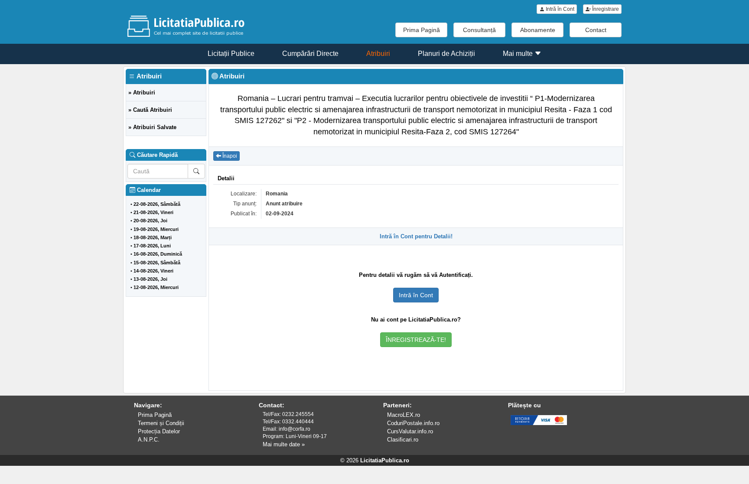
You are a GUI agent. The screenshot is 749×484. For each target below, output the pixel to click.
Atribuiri (378, 53)
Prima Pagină (421, 29)
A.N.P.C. (149, 439)
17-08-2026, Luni (152, 245)
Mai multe (518, 53)
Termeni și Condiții (161, 423)
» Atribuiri (141, 92)
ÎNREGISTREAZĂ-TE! (416, 339)
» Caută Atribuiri (150, 110)
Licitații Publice (231, 53)
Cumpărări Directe (310, 53)
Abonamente (537, 29)
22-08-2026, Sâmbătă (157, 204)
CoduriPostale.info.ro (413, 423)
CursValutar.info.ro (410, 431)
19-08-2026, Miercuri (156, 229)
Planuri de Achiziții (446, 53)
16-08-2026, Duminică (158, 254)
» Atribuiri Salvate (152, 127)
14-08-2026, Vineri (153, 270)
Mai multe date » (284, 444)
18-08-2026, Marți (153, 237)
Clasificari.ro (402, 439)
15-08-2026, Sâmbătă (157, 262)
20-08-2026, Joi (150, 220)
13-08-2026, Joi (150, 279)
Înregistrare (605, 9)
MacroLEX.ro (403, 415)
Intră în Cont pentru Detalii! (416, 236)
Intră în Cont (559, 9)
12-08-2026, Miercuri (156, 287)
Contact (595, 29)
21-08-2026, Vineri (153, 212)
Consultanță (479, 29)
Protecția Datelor (159, 431)
